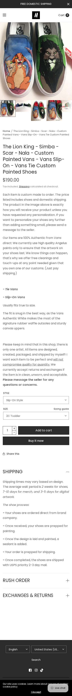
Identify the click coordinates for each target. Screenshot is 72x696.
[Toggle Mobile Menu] (7, 15)
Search (36, 660)
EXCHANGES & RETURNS (28, 595)
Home (6, 131)
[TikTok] (42, 670)
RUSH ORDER (16, 580)
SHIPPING (13, 472)
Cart (61, 15)
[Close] (68, 4)
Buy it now (36, 441)
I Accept (36, 692)
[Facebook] (30, 670)
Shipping (24, 186)
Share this (13, 454)
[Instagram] (36, 670)
